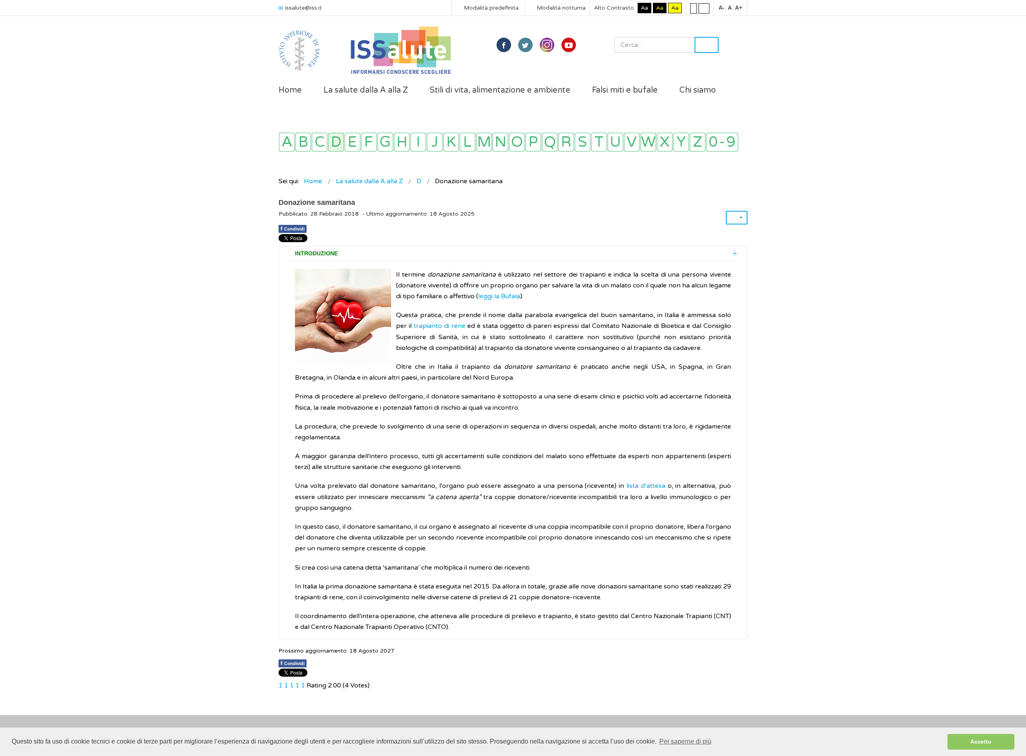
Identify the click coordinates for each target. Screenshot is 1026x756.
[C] (319, 142)
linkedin (547, 45)
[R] (566, 142)
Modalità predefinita (490, 7)
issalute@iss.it (303, 7)
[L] (467, 142)
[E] (352, 142)
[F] (369, 142)
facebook (504, 45)
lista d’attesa (645, 486)
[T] (599, 142)
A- (722, 7)
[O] (517, 142)
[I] (418, 142)
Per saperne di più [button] (685, 741)
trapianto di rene (439, 326)
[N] (500, 142)
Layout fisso (693, 8)
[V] (632, 142)
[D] (336, 142)
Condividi (293, 228)
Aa (644, 7)
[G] (385, 142)
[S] (582, 142)
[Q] (549, 142)
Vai (707, 45)
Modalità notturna (560, 7)
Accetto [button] (981, 741)
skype (569, 45)
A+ (738, 7)
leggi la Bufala (499, 296)
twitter (525, 45)
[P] (533, 142)
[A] (287, 142)
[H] (402, 142)
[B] (303, 142)
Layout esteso (704, 8)
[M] (484, 142)
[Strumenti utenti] (736, 217)
